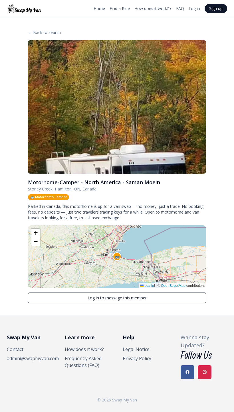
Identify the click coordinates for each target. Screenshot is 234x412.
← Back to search (44, 32)
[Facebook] (187, 372)
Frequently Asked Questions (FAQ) (83, 361)
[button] (117, 256)
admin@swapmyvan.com (30, 358)
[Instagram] (204, 372)
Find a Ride (120, 8)
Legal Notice (136, 349)
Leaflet (149, 285)
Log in (194, 8)
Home (99, 8)
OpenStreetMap (173, 285)
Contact (15, 349)
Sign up (216, 8)
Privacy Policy (137, 358)
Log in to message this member (117, 298)
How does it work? (153, 8)
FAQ (180, 8)
